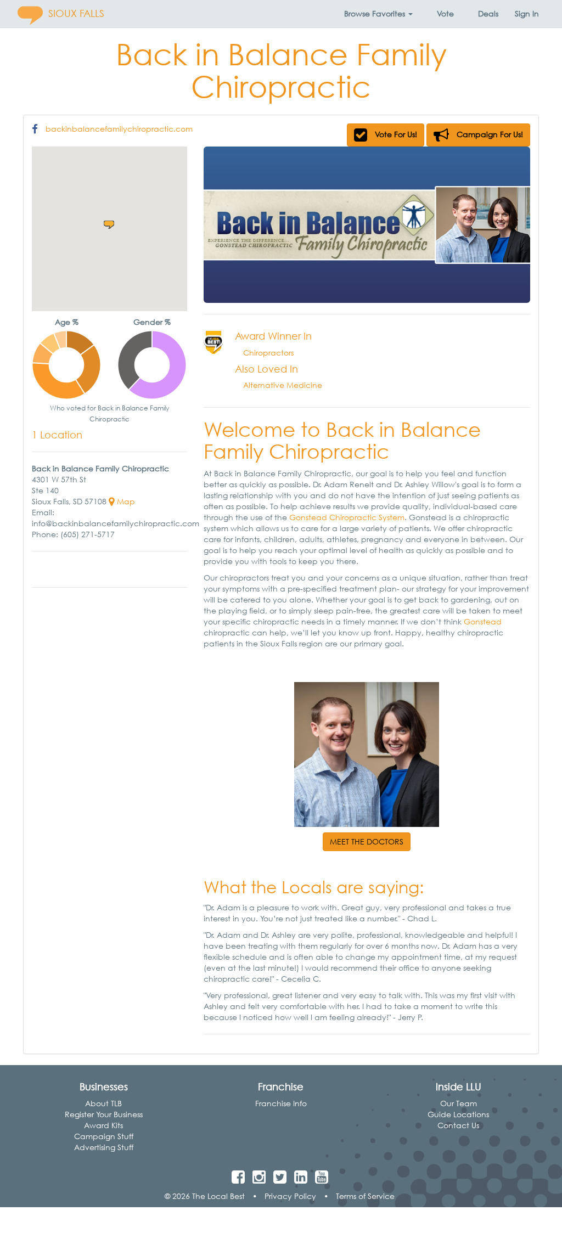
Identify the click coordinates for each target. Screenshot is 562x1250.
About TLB (103, 1103)
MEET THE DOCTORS (366, 841)
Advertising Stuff (103, 1147)
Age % (66, 321)
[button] (378, 13)
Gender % (152, 321)
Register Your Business (104, 1114)
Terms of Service (365, 1196)
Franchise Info (281, 1103)
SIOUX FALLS (76, 13)
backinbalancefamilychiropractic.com (119, 128)
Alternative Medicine (282, 385)
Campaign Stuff (103, 1136)
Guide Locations (458, 1114)
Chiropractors (268, 352)
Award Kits (103, 1125)
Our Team (458, 1103)
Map (125, 501)
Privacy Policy (290, 1196)
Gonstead (483, 621)
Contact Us (458, 1125)
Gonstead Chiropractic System (345, 517)
